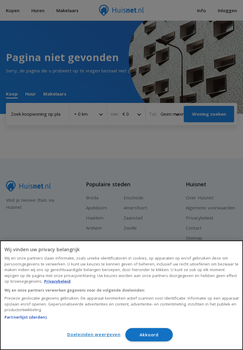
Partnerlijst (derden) (25, 317)
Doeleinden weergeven (93, 334)
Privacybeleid (57, 281)
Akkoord (149, 335)
